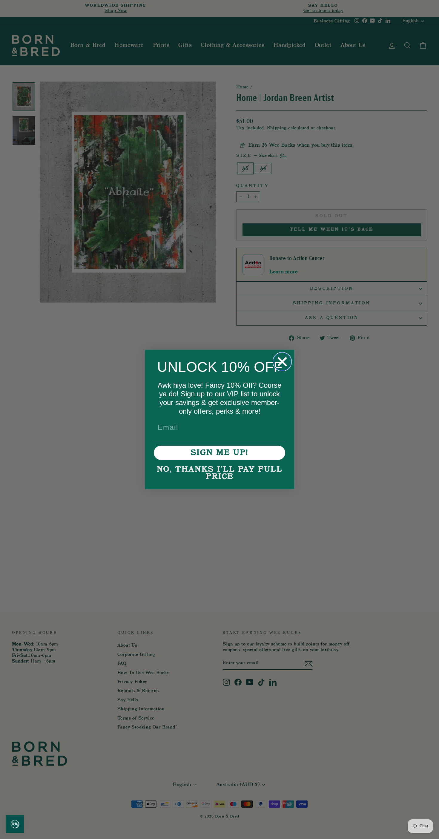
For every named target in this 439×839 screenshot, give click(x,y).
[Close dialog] (282, 362)
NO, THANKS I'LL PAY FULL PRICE (220, 473)
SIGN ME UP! (219, 452)
